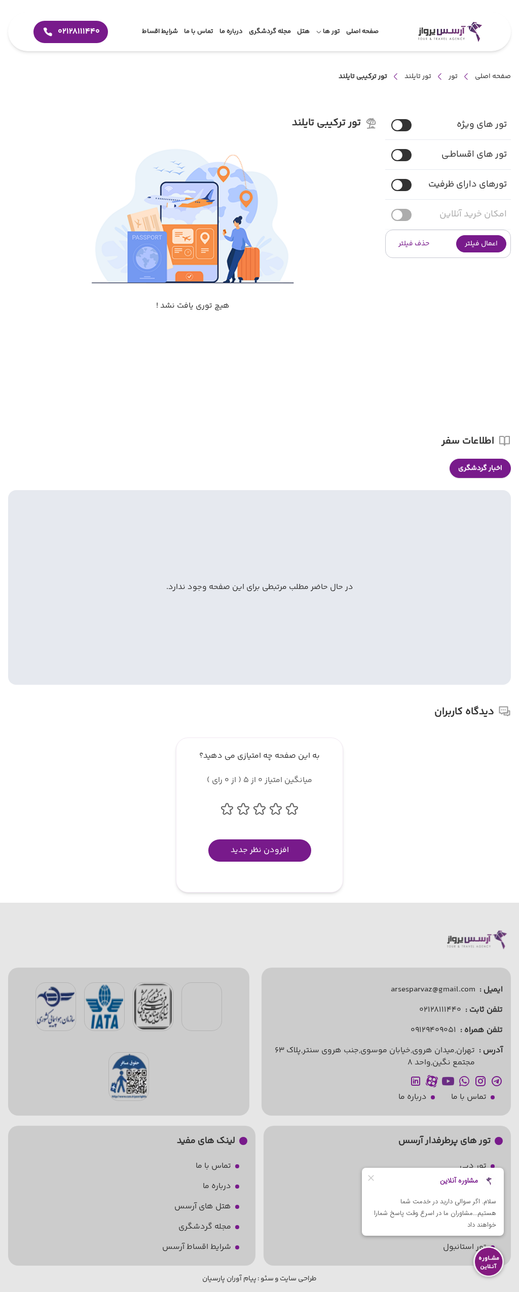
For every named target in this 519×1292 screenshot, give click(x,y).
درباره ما (412, 1097)
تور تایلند (417, 76)
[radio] (507, 462)
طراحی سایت (298, 1279)
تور (453, 76)
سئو (267, 1279)
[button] (481, 243)
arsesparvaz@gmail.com (433, 989)
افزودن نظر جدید (260, 850)
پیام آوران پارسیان (229, 1279)
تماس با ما (469, 1097)
